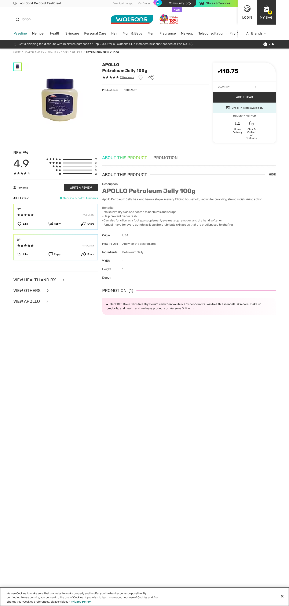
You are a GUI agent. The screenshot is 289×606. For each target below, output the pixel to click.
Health (55, 33)
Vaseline (20, 33)
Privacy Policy (81, 601)
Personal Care (95, 33)
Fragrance (168, 33)
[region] (144, 596)
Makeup (187, 33)
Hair (114, 33)
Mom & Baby (133, 33)
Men (151, 33)
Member (38, 33)
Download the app (123, 3)
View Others (27, 290)
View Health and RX (35, 280)
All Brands (254, 33)
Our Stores (144, 3)
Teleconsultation (211, 33)
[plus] (268, 87)
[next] (234, 33)
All (15, 198)
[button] (266, 12)
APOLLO (110, 64)
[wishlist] (141, 77)
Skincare (72, 33)
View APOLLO (27, 301)
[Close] (282, 596)
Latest (24, 198)
